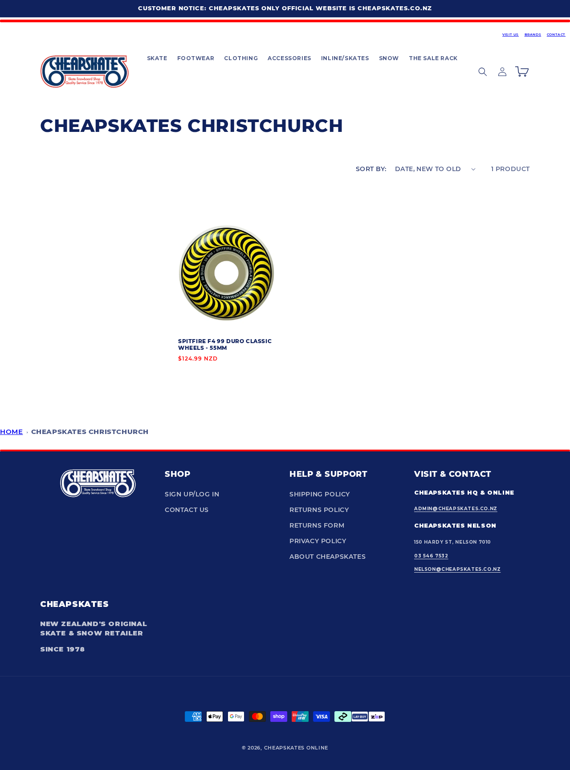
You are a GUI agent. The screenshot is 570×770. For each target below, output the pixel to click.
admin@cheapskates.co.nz (455, 509)
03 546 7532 (431, 556)
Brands (533, 35)
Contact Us (187, 510)
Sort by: (371, 169)
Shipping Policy (319, 494)
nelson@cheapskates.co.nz (457, 569)
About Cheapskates (327, 557)
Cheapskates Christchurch (90, 431)
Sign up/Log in (192, 494)
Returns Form (316, 525)
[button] (157, 58)
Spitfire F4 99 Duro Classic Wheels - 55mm (225, 344)
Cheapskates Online (296, 748)
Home (11, 431)
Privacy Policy (317, 541)
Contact (556, 35)
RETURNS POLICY (319, 510)
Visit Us (510, 35)
